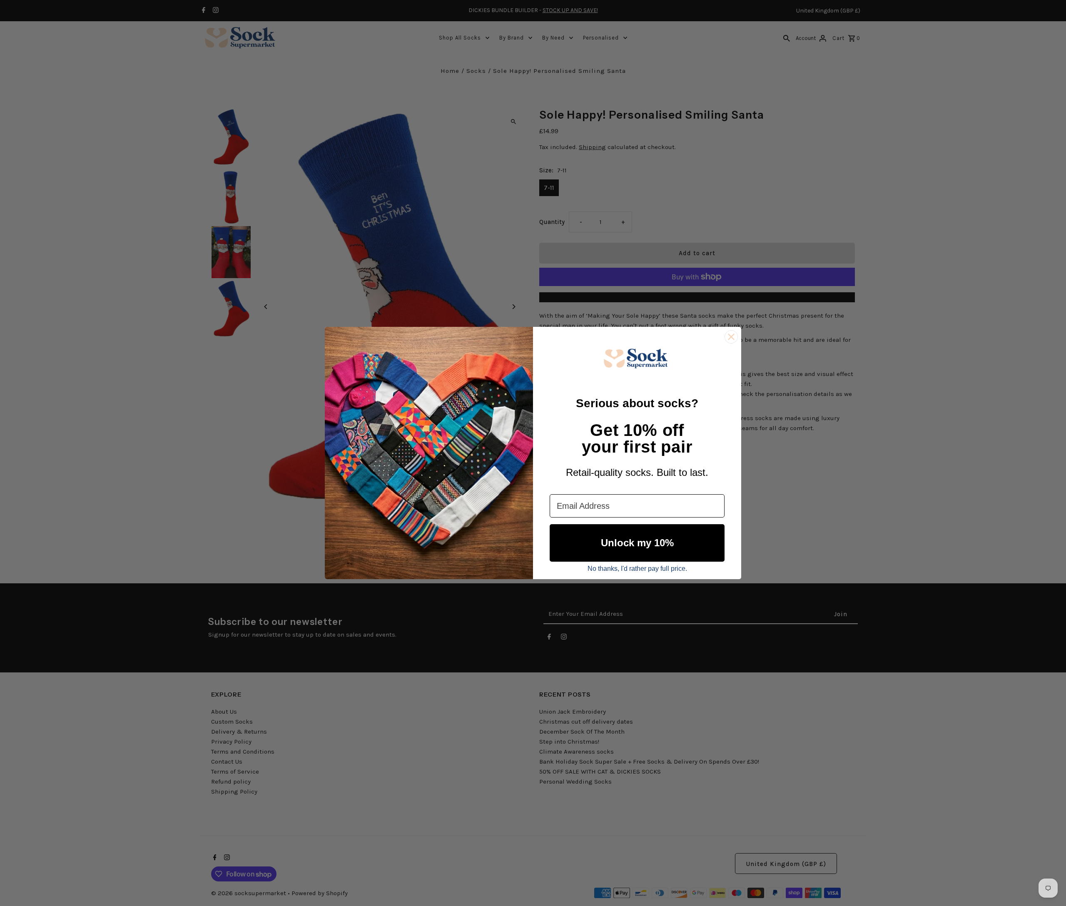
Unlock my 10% (637, 542)
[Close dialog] (731, 336)
